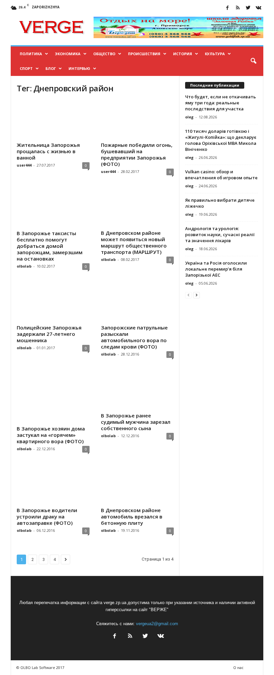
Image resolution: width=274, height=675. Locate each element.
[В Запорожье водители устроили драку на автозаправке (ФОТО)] (53, 485)
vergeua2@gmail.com (157, 623)
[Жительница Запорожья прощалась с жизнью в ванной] (53, 119)
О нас (238, 667)
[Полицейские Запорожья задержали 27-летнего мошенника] (53, 302)
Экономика (68, 53)
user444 (24, 165)
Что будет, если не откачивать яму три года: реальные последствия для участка (220, 103)
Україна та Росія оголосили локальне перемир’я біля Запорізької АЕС (216, 269)
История (182, 53)
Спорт (26, 68)
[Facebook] (227, 8)
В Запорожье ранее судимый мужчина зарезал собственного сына (135, 421)
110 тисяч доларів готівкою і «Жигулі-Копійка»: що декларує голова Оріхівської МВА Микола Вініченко (220, 140)
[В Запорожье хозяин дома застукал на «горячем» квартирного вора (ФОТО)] (53, 397)
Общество (104, 53)
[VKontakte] (258, 8)
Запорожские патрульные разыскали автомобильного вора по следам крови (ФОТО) (134, 337)
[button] (253, 61)
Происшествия (144, 53)
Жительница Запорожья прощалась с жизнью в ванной (48, 151)
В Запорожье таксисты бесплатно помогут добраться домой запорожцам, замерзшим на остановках (50, 246)
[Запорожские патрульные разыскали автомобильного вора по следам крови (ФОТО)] (137, 302)
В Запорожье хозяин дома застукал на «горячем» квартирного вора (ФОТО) (51, 435)
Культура (215, 53)
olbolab (24, 266)
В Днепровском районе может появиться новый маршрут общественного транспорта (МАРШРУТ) (134, 242)
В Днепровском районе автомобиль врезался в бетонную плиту (131, 516)
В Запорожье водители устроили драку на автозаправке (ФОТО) (47, 516)
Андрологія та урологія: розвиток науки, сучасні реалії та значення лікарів (220, 234)
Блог (50, 68)
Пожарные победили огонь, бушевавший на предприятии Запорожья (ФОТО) (136, 154)
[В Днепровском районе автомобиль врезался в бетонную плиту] (137, 485)
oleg (189, 116)
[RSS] (238, 8)
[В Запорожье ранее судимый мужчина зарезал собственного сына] (137, 390)
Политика (31, 53)
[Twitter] (248, 8)
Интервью (79, 68)
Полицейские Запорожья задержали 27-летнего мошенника (49, 334)
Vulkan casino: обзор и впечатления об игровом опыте (221, 175)
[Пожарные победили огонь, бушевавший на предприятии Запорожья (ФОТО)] (137, 119)
